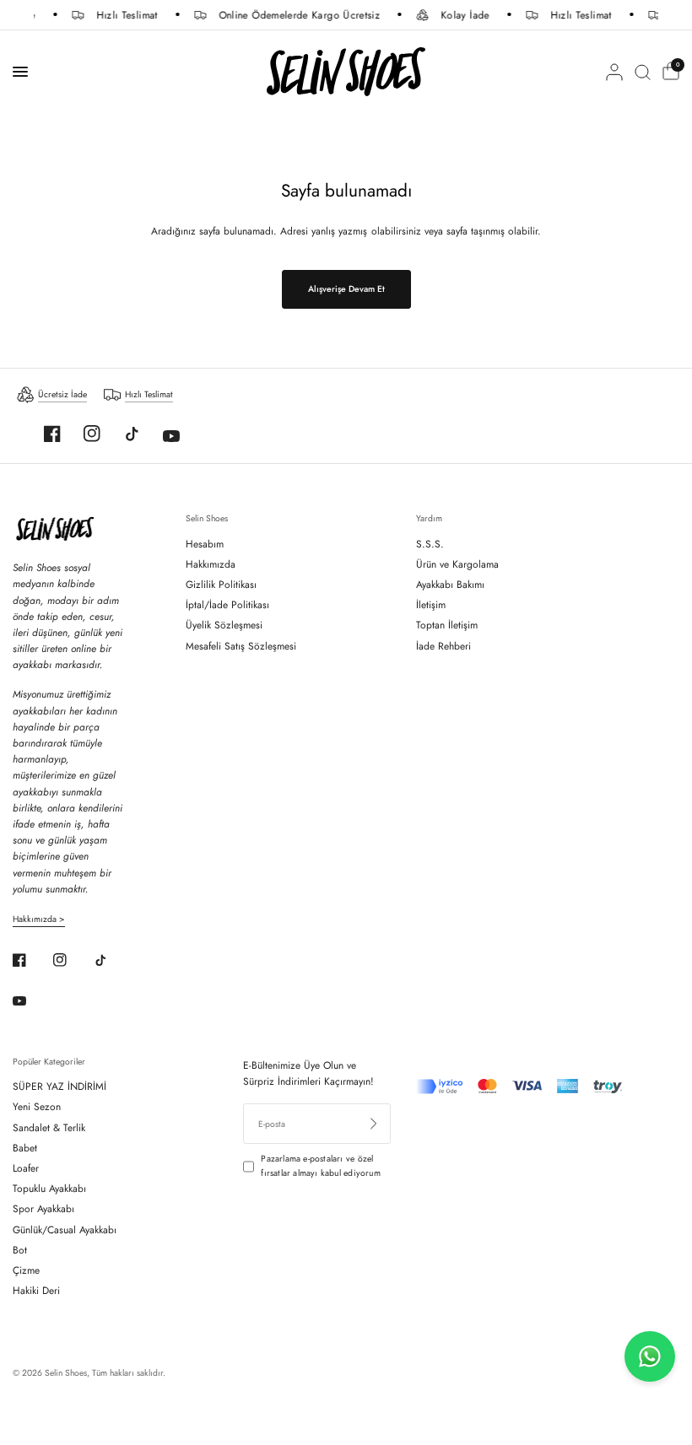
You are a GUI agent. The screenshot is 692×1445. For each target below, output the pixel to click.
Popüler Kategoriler (49, 1062)
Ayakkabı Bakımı (450, 584)
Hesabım (205, 544)
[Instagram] (92, 433)
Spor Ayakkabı (43, 1208)
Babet (25, 1148)
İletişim (431, 604)
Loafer (26, 1168)
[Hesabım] (614, 71)
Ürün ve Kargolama (457, 564)
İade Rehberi (443, 646)
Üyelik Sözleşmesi (224, 625)
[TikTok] (131, 433)
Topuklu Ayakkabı (49, 1188)
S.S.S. (430, 544)
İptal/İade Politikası (227, 604)
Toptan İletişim (447, 625)
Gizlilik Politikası (221, 584)
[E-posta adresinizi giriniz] (374, 1123)
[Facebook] (52, 433)
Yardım (429, 519)
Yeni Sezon (37, 1106)
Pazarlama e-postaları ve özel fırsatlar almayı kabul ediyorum (320, 1165)
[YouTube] (171, 436)
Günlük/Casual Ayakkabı (64, 1229)
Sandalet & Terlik (49, 1127)
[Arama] (643, 71)
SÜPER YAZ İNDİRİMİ (59, 1086)
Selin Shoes (207, 519)
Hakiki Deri (36, 1290)
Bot (20, 1250)
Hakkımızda (210, 564)
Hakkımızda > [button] (39, 919)
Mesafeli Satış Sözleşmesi (241, 646)
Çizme (26, 1270)
